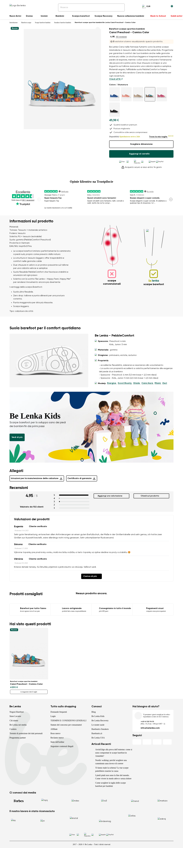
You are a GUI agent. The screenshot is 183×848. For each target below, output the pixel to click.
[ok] (120, 7)
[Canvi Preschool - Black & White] (114, 109)
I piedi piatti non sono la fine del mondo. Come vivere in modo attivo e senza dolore (113, 777)
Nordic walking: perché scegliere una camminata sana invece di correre (111, 762)
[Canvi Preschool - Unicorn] (161, 94)
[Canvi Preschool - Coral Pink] (126, 94)
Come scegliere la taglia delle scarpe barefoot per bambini (110, 784)
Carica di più (90, 576)
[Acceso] (164, 6)
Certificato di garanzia (80, 478)
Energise (111, 383)
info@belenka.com (150, 728)
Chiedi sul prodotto (150, 496)
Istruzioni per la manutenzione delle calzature (34, 478)
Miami (158, 383)
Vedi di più (17, 437)
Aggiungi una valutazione (110, 496)
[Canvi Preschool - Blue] (114, 94)
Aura (150, 383)
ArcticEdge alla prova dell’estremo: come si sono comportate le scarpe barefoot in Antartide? (113, 752)
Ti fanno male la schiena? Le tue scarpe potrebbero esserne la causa (111, 769)
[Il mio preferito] (158, 6)
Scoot (121, 383)
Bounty (128, 383)
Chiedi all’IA (115, 79)
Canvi (144, 383)
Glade (136, 383)
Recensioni (19, 488)
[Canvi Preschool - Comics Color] (150, 94)
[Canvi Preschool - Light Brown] (138, 94)
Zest (164, 383)
